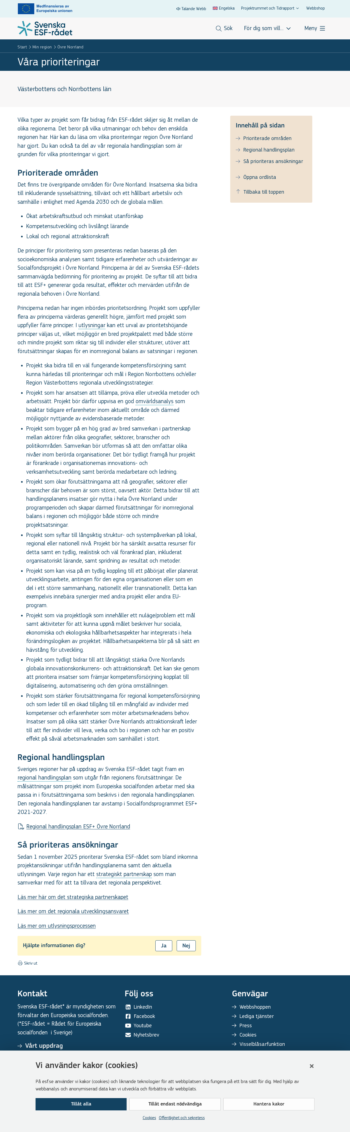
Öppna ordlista (259, 177)
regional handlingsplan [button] (44, 777)
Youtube (143, 1025)
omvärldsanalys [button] (154, 401)
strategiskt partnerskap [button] (124, 874)
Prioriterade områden (267, 138)
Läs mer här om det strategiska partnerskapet (73, 897)
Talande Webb (193, 8)
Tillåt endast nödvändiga (175, 1104)
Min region (42, 47)
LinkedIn (143, 1007)
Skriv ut (30, 963)
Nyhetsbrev (146, 1035)
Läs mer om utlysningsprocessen (57, 926)
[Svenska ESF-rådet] (45, 28)
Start (22, 47)
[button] (311, 1066)
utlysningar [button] (91, 325)
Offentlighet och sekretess (182, 1117)
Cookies (149, 1117)
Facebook (144, 1016)
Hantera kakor (268, 1104)
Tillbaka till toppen (263, 192)
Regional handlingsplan (268, 150)
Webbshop (315, 8)
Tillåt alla (81, 1104)
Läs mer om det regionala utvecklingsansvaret (73, 911)
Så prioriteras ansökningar (273, 161)
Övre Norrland (70, 47)
